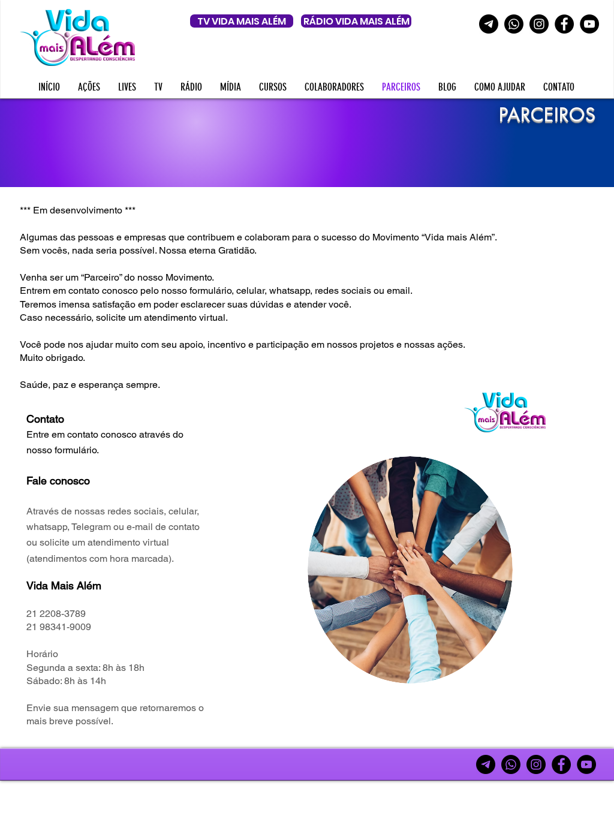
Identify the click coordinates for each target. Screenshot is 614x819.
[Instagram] (539, 24)
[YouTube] (589, 24)
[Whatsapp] (513, 24)
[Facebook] (564, 24)
